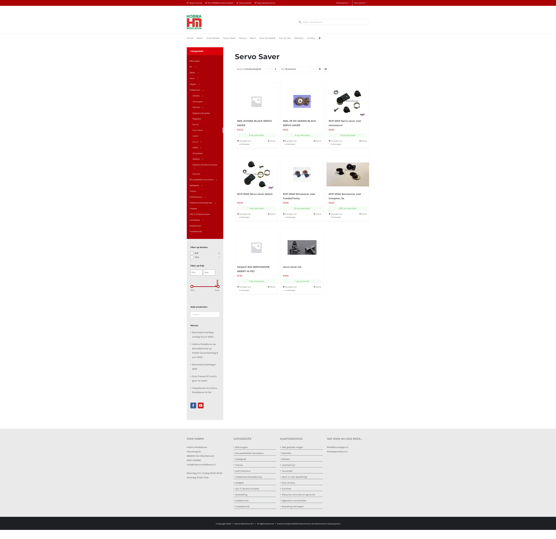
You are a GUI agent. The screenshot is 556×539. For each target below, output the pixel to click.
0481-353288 (194, 460)
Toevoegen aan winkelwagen (245, 142)
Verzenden (287, 471)
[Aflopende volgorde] (275, 69)
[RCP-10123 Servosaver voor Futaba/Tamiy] (302, 172)
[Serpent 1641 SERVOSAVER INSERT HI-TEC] (256, 245)
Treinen (239, 465)
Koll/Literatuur (243, 471)
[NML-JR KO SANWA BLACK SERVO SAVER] (302, 99)
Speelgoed (240, 459)
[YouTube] (201, 405)
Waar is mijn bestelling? (294, 477)
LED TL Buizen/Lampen (247, 488)
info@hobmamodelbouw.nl (201, 464)
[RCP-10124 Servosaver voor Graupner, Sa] (348, 172)
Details (272, 141)
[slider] (191, 286)
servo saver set (292, 267)
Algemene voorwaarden (294, 500)
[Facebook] (193, 405)
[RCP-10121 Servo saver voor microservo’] (348, 99)
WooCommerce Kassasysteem (327, 524)
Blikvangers (241, 447)
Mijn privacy (288, 482)
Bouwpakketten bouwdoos (249, 453)
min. (193, 272)
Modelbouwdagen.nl (337, 447)
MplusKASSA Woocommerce (299, 524)
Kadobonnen (242, 500)
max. (206, 272)
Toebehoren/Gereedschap (248, 477)
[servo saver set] (302, 245)
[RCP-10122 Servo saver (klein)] (256, 172)
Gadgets (239, 482)
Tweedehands (242, 506)
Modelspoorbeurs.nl (337, 451)
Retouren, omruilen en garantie (298, 494)
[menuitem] (205, 61)
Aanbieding (241, 494)
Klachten (286, 488)
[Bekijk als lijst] (325, 69)
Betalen (286, 459)
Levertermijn (288, 465)
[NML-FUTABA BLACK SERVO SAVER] (256, 99)
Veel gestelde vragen (292, 447)
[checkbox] (205, 253)
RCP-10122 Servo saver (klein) (254, 194)
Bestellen (286, 453)
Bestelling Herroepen (293, 506)
